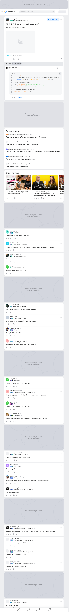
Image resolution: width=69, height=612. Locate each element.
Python (16, 328)
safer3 (9, 139)
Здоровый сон (20, 162)
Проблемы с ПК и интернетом (23, 538)
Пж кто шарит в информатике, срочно (21, 157)
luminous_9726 (12, 162)
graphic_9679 (11, 132)
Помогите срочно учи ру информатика (22, 142)
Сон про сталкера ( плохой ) (17, 165)
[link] (18, 185)
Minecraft (17, 413)
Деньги (16, 231)
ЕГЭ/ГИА (17, 464)
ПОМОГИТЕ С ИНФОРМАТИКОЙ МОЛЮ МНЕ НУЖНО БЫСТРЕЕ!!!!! (33, 150)
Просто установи (20, 132)
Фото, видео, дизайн (19, 304)
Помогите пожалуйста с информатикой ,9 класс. (26, 135)
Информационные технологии (23, 390)
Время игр (17, 378)
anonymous (11, 154)
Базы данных (18, 476)
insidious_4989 (12, 147)
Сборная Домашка (17, 139)
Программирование (19, 20)
